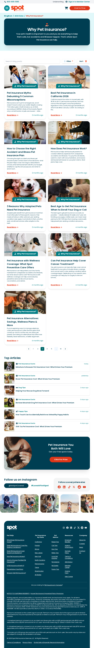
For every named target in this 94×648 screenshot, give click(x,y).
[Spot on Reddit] (79, 487)
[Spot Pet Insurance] (12, 527)
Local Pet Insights (55, 557)
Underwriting (58, 2)
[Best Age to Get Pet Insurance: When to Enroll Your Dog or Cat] (69, 205)
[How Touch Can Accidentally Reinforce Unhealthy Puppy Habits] (47, 414)
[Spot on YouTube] (84, 487)
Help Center (69, 577)
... (56, 349)
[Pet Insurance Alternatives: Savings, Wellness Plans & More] (25, 318)
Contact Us (82, 552)
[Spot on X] (74, 487)
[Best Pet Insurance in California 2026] (69, 92)
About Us (82, 540)
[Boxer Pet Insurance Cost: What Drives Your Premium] (47, 379)
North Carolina (40, 560)
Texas (37, 567)
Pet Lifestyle (55, 562)
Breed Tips (55, 542)
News (81, 547)
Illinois (37, 549)
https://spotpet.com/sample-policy (22, 599)
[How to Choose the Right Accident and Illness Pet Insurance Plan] (25, 149)
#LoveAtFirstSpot (40, 485)
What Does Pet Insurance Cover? (15, 541)
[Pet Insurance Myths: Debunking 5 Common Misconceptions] (25, 92)
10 (60, 349)
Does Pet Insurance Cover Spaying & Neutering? (16, 552)
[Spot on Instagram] (63, 527)
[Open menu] (7, 8)
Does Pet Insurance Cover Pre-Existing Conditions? (17, 546)
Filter (68, 61)
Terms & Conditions (69, 557)
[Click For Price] (66, 8)
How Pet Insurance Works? (16, 556)
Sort (81, 61)
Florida (37, 545)
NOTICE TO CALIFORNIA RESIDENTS (18, 593)
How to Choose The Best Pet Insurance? (16, 561)
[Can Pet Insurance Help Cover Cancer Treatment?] (69, 261)
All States (38, 575)
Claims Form (67, 572)
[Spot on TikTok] (69, 487)
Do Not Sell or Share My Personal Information (49, 642)
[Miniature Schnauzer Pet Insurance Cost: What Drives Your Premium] (47, 367)
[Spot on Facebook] (59, 487)
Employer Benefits (68, 541)
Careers (82, 544)
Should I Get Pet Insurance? (16, 573)
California (38, 542)
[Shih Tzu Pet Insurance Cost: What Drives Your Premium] (47, 426)
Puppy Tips (55, 569)
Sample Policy (67, 552)
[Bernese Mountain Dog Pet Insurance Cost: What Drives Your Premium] (47, 402)
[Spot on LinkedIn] (64, 487)
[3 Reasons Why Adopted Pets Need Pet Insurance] (25, 205)
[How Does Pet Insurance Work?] (69, 149)
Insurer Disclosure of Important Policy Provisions (47, 593)
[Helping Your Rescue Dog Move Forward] (47, 390)
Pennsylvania (39, 564)
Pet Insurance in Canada (53, 585)
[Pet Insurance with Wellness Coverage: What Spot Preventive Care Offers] (25, 261)
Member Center (67, 566)
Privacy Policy (27, 642)
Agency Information (69, 546)
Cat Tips (54, 545)
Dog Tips (55, 549)
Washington (39, 571)
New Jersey (39, 553)
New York (38, 556)
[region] (47, 503)
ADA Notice (68, 562)
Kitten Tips (55, 553)
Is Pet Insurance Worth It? (15, 566)
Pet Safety (55, 566)
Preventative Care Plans (15, 569)
